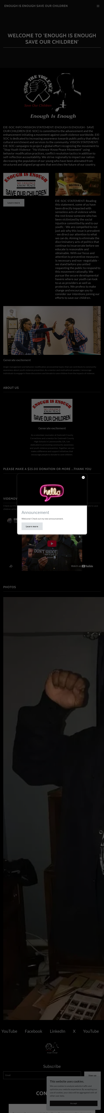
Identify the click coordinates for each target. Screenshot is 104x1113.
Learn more (32, 526)
